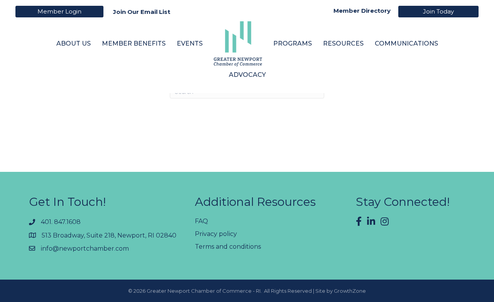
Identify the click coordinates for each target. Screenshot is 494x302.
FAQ (201, 221)
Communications (406, 43)
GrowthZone (350, 291)
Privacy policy (216, 234)
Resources (343, 43)
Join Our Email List (141, 11)
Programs (292, 43)
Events (190, 43)
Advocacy (247, 74)
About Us (73, 43)
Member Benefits (134, 43)
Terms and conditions (228, 246)
